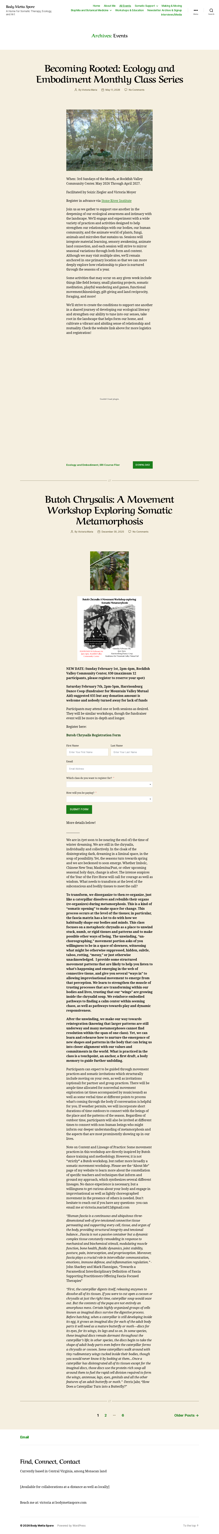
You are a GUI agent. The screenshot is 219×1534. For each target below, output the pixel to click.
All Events (125, 5)
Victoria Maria (89, 89)
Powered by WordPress (71, 1525)
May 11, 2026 (112, 89)
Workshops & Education (129, 10)
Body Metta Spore (20, 6)
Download (143, 464)
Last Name (117, 745)
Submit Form (79, 809)
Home (96, 5)
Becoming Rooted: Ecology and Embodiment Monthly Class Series (109, 72)
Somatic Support (145, 5)
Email (69, 761)
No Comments (136, 89)
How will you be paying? (80, 792)
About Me (110, 5)
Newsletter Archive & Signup (164, 10)
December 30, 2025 (113, 531)
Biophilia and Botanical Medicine (89, 10)
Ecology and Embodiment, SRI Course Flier (93, 464)
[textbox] (109, 784)
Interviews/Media (171, 14)
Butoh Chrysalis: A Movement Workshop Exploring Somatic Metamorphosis (109, 509)
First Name (72, 745)
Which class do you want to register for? (89, 778)
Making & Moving (172, 5)
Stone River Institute (116, 201)
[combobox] (109, 784)
